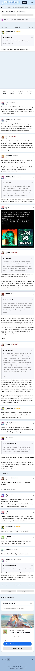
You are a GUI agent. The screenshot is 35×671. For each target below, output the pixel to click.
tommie (8, 293)
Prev (6, 27)
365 (7, 437)
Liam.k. (8, 252)
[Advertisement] (17, 70)
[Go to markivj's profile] (2, 20)
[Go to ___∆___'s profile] (3, 103)
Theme (6, 664)
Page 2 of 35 (17, 27)
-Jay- (7, 136)
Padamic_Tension (10, 119)
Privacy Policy (14, 664)
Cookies (28, 664)
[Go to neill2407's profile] (3, 537)
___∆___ (7, 102)
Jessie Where (9, 31)
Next (29, 27)
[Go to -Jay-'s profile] (3, 137)
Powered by (17, 668)
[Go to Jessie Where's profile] (3, 32)
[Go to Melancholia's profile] (3, 550)
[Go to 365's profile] (3, 438)
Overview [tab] (7, 641)
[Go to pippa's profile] (3, 495)
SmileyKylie (9, 155)
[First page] (2, 27)
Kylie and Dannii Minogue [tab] (12, 644)
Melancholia (9, 549)
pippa (7, 495)
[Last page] (32, 27)
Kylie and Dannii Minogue (21, 19)
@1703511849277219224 (8, 489)
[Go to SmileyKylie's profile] (3, 156)
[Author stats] (33, 32)
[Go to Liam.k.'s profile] (3, 252)
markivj (6, 19)
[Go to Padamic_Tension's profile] (3, 120)
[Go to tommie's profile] (3, 294)
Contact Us (22, 664)
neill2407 (8, 537)
